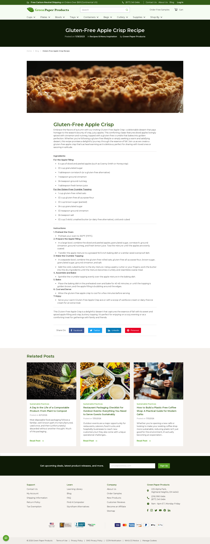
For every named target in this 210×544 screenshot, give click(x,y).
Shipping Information (37, 498)
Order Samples (114, 493)
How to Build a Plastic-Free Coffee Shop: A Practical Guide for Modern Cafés (156, 411)
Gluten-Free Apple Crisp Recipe (56, 51)
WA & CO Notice (132, 541)
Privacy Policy (77, 541)
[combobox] (105, 10)
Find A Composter (75, 502)
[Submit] (127, 9)
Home (29, 51)
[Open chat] (6, 538)
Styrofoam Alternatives (78, 506)
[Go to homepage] (48, 9)
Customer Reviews (116, 502)
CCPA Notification (113, 541)
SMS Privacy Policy (94, 541)
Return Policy (33, 502)
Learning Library (75, 489)
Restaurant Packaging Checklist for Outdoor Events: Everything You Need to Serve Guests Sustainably (104, 411)
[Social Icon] (147, 510)
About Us (163, 2)
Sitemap (111, 511)
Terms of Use (61, 541)
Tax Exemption (34, 506)
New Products (114, 498)
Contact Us (151, 2)
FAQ (69, 498)
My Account (33, 493)
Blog (172, 2)
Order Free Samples (159, 10)
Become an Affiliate (116, 506)
